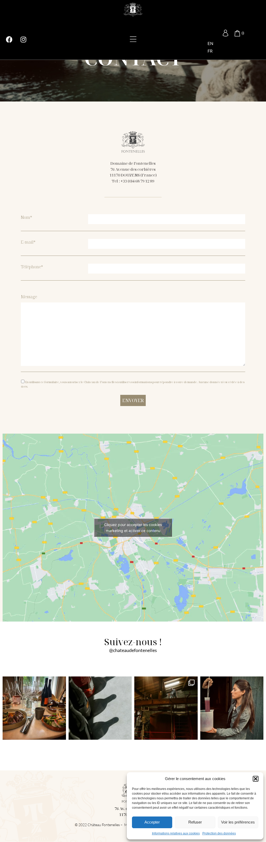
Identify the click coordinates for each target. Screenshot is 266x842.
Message (29, 297)
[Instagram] (23, 39)
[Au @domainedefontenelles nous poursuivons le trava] (166, 708)
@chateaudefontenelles (133, 650)
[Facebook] (9, 39)
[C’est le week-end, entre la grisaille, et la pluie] (100, 708)
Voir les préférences (238, 822)
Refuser (195, 822)
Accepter (152, 822)
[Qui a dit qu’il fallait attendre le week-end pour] (34, 708)
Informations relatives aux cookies (176, 833)
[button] (255, 778)
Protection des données (219, 833)
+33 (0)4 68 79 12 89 (137, 180)
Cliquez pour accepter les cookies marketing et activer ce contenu (133, 527)
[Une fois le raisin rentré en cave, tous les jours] (232, 708)
